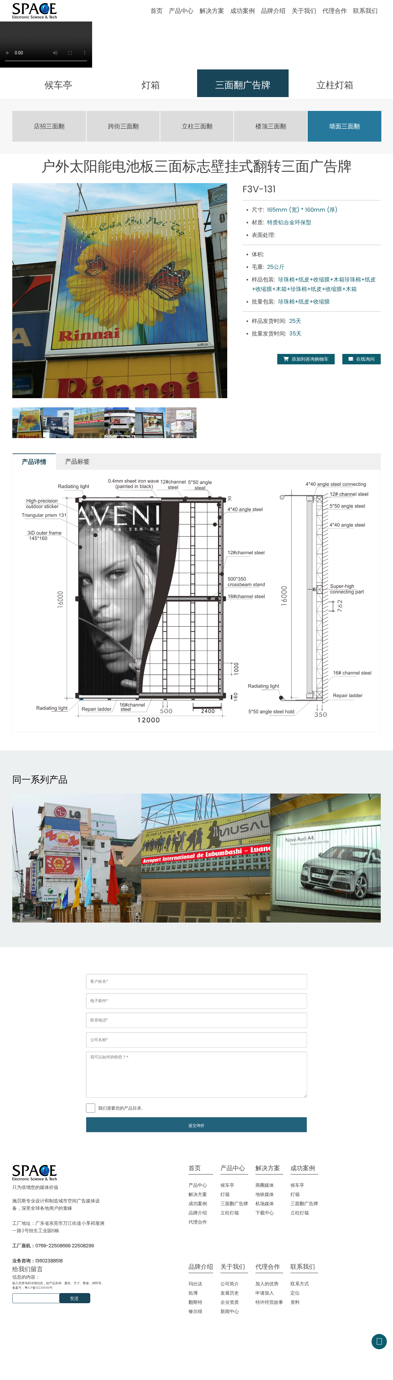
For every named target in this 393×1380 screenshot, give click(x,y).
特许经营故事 (269, 1302)
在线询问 (365, 359)
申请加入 (264, 1293)
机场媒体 (264, 1203)
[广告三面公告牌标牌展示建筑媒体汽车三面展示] (76, 858)
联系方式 (299, 1283)
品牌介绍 (273, 10)
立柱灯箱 (229, 1212)
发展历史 (229, 1293)
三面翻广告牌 (234, 1203)
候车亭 (227, 1185)
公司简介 (229, 1283)
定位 (295, 1293)
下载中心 (264, 1212)
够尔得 (195, 1311)
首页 (156, 10)
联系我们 (365, 10)
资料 (295, 1302)
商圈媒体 (264, 1185)
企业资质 (229, 1302)
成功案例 (242, 10)
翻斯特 (195, 1302)
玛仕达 (195, 1283)
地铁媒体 (264, 1194)
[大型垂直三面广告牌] (205, 858)
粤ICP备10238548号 (39, 1287)
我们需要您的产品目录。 (122, 1108)
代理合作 (334, 10)
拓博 (193, 1293)
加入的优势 (266, 1283)
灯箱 (225, 1194)
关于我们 (304, 10)
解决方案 (212, 10)
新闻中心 (229, 1311)
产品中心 (181, 10)
